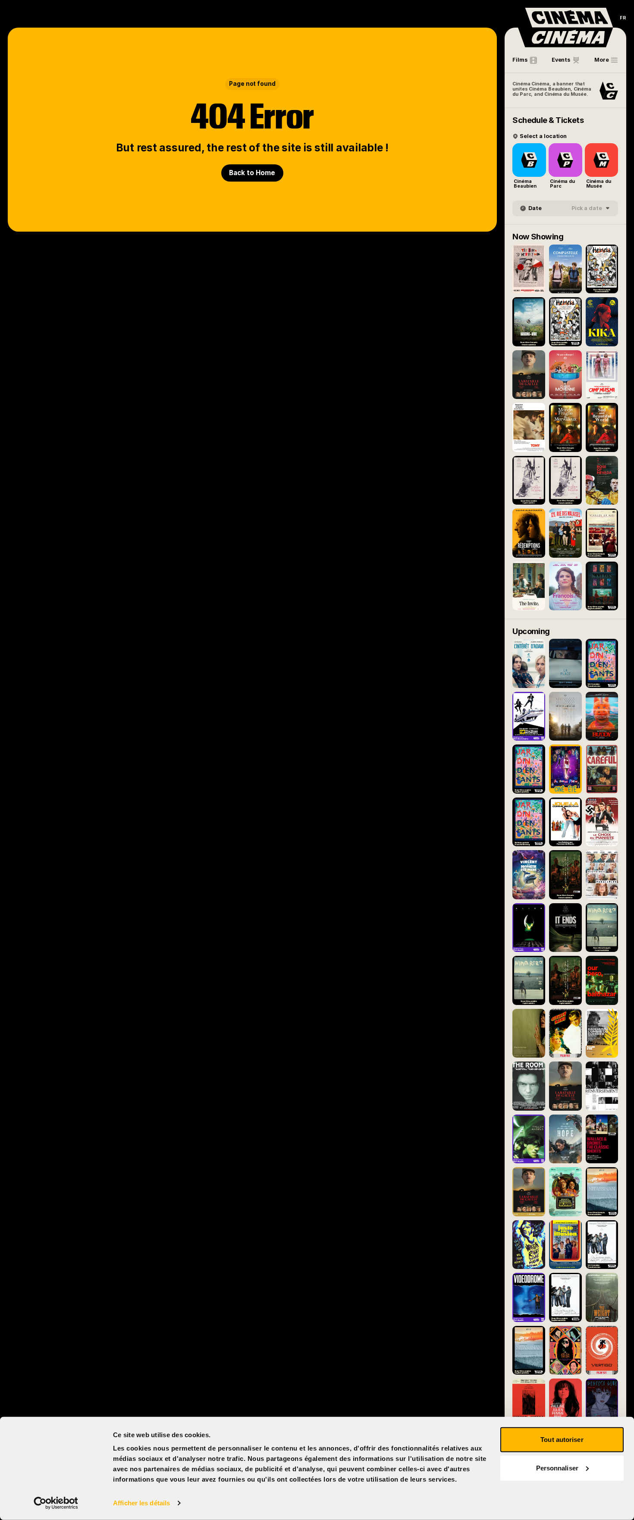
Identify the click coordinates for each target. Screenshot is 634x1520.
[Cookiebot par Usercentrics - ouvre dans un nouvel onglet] (56, 1503)
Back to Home (252, 173)
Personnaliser (557, 1467)
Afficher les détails (141, 1503)
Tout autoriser (561, 1439)
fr (623, 18)
